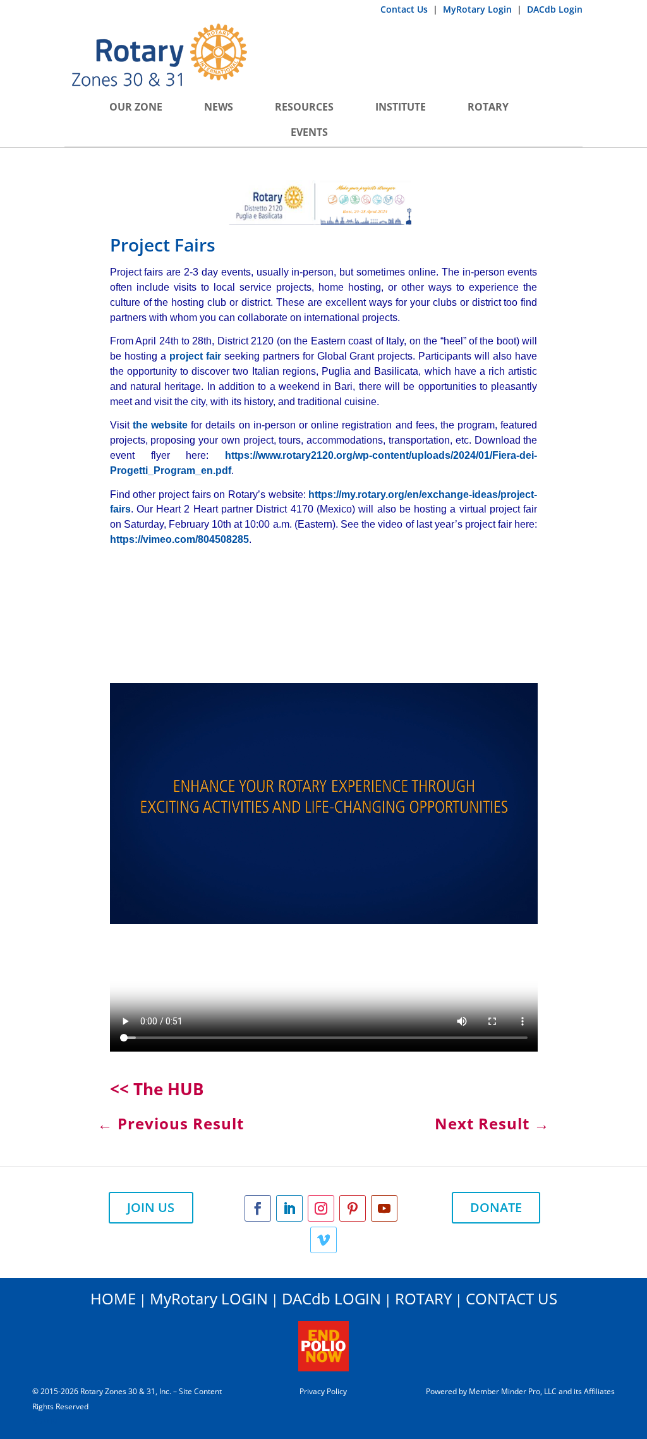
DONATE (496, 1207)
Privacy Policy (323, 1391)
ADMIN (44, 1421)
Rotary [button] (488, 107)
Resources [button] (304, 107)
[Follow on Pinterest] (352, 1208)
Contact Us (405, 9)
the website (159, 425)
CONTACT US (511, 1298)
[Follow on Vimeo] (323, 1240)
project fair (195, 356)
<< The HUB (156, 1089)
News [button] (218, 107)
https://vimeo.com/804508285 (179, 539)
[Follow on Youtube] (384, 1208)
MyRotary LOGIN (209, 1298)
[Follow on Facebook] (258, 1208)
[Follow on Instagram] (321, 1208)
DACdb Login (555, 9)
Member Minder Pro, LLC (513, 1391)
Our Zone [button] (135, 107)
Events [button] (309, 132)
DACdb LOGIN (331, 1298)
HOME (113, 1298)
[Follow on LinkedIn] (289, 1208)
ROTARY (423, 1298)
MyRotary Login (478, 9)
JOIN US (150, 1207)
